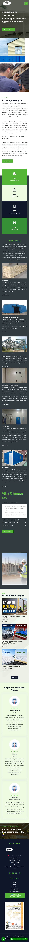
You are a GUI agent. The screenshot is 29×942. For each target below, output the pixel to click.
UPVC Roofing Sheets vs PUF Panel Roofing (12, 667)
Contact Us (15, 886)
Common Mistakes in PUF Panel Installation (13, 617)
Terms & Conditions (14, 891)
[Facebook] (13, 873)
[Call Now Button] (3, 939)
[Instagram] (16, 873)
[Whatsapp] (9, 873)
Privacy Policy (14, 889)
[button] (19, 939)
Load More (14, 677)
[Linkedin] (19, 873)
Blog (14, 884)
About (14, 882)
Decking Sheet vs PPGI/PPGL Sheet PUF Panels (12, 642)
